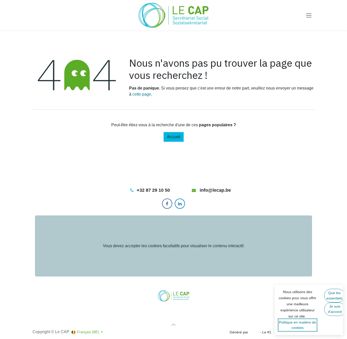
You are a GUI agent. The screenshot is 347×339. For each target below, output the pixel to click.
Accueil (173, 137)
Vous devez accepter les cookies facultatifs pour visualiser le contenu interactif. (173, 246)
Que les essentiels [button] (334, 295)
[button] (173, 324)
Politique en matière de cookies (297, 325)
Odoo (254, 332)
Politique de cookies (49, 321)
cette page (141, 94)
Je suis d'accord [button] (335, 309)
